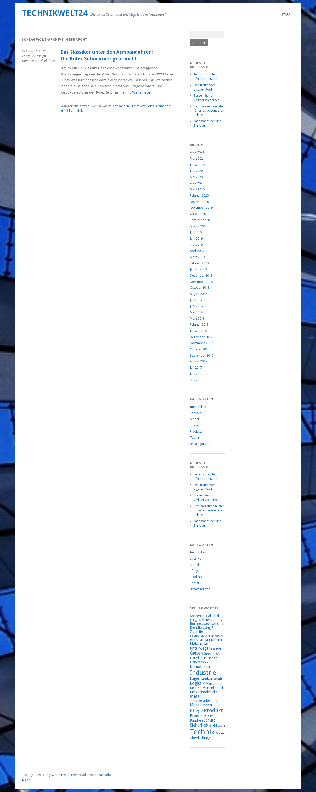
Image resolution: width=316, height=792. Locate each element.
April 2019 (197, 251)
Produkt (213, 710)
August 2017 (198, 361)
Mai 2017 (196, 380)
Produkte (196, 431)
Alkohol (213, 616)
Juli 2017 (196, 367)
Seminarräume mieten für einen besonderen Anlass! (209, 110)
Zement (220, 733)
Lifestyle (83, 106)
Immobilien (198, 407)
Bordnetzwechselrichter (207, 624)
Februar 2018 (199, 324)
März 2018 (197, 318)
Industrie (203, 672)
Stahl (213, 725)
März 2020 (197, 189)
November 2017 (201, 343)
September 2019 (201, 220)
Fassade (215, 648)
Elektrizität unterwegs (199, 646)
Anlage (194, 620)
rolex (150, 106)
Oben (26, 780)
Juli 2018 (196, 300)
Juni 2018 (196, 306)
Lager (195, 678)
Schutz (209, 720)
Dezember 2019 (201, 202)
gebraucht (138, 106)
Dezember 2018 (201, 275)
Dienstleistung (200, 628)
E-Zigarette (202, 630)
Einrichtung (213, 639)
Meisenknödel (212, 688)
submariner (163, 106)
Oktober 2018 (199, 287)
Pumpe (212, 716)
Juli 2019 (196, 232)
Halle (193, 658)
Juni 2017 (196, 374)
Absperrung (198, 616)
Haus (202, 658)
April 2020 (197, 183)
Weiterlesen (144, 92)
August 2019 (198, 226)
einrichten (197, 639)
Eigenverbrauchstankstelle (206, 635)
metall (196, 696)
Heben (212, 658)
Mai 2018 (196, 312)
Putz (221, 716)
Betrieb (219, 620)
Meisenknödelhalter (204, 692)
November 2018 (201, 281)
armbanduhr (121, 106)
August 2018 (198, 294)
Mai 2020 (196, 177)
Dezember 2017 (201, 337)
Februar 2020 (199, 195)
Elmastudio (103, 775)
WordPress (59, 775)
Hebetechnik (199, 662)
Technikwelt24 (55, 13)
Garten (196, 653)
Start (286, 14)
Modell (196, 705)
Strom (221, 725)
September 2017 (201, 355)
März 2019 (197, 257)
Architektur (207, 620)
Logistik (197, 683)
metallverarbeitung (203, 701)
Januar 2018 (198, 331)
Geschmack (212, 653)
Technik (195, 437)
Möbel (194, 419)
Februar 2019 (199, 263)
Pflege (194, 425)
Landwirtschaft (211, 679)
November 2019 (201, 207)
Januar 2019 (198, 269)
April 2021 (197, 152)
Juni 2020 (196, 171)
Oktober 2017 (199, 349)
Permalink (76, 110)
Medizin (196, 688)
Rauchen (196, 720)
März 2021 (197, 158)
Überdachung (200, 738)
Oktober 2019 (199, 214)
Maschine (213, 683)
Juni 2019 (196, 238)
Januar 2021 (198, 165)
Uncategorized (200, 444)
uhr (63, 110)
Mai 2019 (196, 244)
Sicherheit (199, 725)
